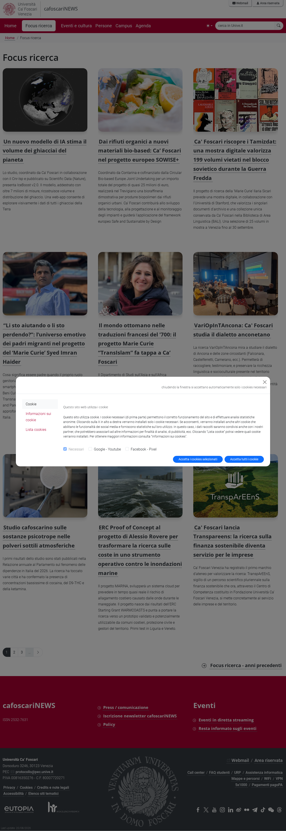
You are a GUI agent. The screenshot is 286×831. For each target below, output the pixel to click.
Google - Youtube (107, 449)
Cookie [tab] (31, 404)
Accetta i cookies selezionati (198, 459)
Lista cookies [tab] (36, 429)
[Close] (264, 382)
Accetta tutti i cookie (244, 459)
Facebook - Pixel (144, 449)
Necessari (76, 449)
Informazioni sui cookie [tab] (38, 417)
